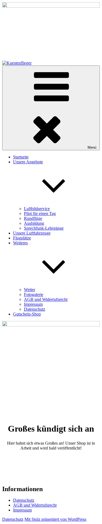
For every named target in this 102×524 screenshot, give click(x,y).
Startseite (21, 157)
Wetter (29, 289)
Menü (92, 147)
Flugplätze (22, 238)
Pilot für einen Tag (40, 213)
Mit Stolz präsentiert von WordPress (55, 519)
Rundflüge (33, 218)
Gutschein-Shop (27, 314)
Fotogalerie (33, 294)
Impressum (33, 304)
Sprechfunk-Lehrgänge (44, 228)
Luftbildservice (37, 208)
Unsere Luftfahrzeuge (32, 233)
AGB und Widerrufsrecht (45, 299)
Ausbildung (34, 223)
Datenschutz (34, 309)
